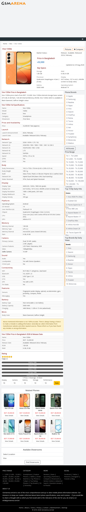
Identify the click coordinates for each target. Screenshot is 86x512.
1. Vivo (68, 248)
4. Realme (70, 260)
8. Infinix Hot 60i (72, 224)
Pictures (68, 49)
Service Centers (49, 481)
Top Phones (35, 479)
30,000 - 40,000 (14, 479)
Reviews (46, 474)
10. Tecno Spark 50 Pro (73, 232)
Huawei (71, 134)
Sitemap (64, 508)
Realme (71, 102)
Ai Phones (47, 485)
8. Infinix (69, 276)
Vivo (10, 44)
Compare (79, 49)
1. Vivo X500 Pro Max (74, 197)
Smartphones (27, 474)
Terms (33, 508)
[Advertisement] (43, 21)
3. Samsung (70, 256)
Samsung (72, 99)
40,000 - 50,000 (8, 481)
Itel (69, 127)
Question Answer (55, 483)
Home (5, 44)
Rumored (55, 477)
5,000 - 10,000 (15, 474)
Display (4, 380)
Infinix (70, 124)
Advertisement (55, 508)
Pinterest (67, 477)
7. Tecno (69, 272)
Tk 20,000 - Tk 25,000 (74, 168)
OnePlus (71, 115)
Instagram (75, 477)
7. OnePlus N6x (72, 221)
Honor (70, 130)
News (53, 474)
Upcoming (47, 477)
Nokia (70, 118)
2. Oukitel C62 (71, 201)
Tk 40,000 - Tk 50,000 (74, 178)
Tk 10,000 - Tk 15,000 (74, 162)
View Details (9, 416)
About (27, 508)
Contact (45, 508)
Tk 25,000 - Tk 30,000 (74, 171)
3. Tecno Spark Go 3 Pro (74, 205)
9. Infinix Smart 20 (73, 228)
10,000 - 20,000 (8, 477)
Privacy (39, 508)
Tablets (32, 477)
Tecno (70, 121)
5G (40, 483)
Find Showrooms (32, 462)
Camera (15, 380)
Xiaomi (70, 112)
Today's (25, 481)
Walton (71, 143)
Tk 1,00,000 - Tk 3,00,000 (72, 184)
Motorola (72, 140)
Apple (70, 96)
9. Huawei (70, 280)
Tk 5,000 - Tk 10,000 (74, 159)
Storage (35, 380)
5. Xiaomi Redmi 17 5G (73, 213)
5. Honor (69, 264)
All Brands (70, 148)
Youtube (67, 479)
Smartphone (27, 116)
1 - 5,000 (5, 474)
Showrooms (55, 479)
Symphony (72, 137)
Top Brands (34, 483)
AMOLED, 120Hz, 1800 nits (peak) (34, 186)
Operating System (8, 204)
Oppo (70, 105)
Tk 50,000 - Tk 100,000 (75, 181)
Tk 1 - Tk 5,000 (72, 156)
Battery (25, 380)
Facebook (67, 474)
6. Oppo (69, 268)
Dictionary (27, 485)
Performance (47, 380)
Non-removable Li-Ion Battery (33, 303)
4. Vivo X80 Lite (72, 209)
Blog (73, 479)
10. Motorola (71, 284)
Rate (57, 383)
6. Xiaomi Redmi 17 (73, 217)
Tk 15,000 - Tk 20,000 (74, 165)
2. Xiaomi (69, 252)
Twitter (74, 474)
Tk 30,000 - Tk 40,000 (74, 174)
